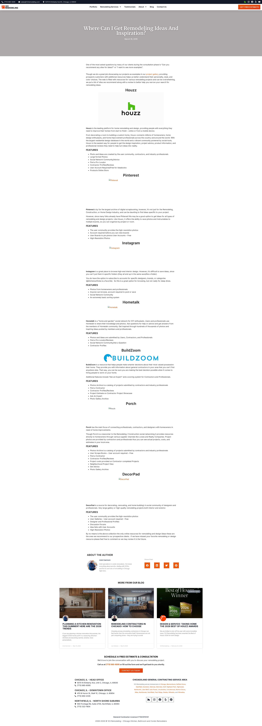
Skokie (165, 692)
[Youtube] (259, 2)
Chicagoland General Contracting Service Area (160, 679)
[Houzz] (245, 2)
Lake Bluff (145, 689)
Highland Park (171, 687)
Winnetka (181, 692)
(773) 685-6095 (113, 664)
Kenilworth (137, 689)
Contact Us (162, 7)
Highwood (180, 687)
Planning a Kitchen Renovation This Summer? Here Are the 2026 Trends (82, 626)
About (141, 7)
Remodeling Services (109, 7)
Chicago (163, 684)
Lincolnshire (162, 689)
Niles (136, 692)
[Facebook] (252, 2)
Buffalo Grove (181, 684)
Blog (152, 7)
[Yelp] (256, 2)
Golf (164, 687)
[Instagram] (249, 2)
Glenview (159, 687)
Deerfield (139, 687)
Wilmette (171, 692)
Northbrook (143, 692)
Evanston (146, 687)
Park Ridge (158, 692)
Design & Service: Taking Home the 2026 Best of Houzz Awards (179, 625)
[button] (147, 565)
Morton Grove (180, 689)
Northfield (150, 692)
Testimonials (130, 7)
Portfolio (93, 7)
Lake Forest (153, 689)
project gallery (152, 74)
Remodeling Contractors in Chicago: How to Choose (128, 625)
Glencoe (152, 687)
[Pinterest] (171, 699)
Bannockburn (171, 684)
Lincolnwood (171, 689)
